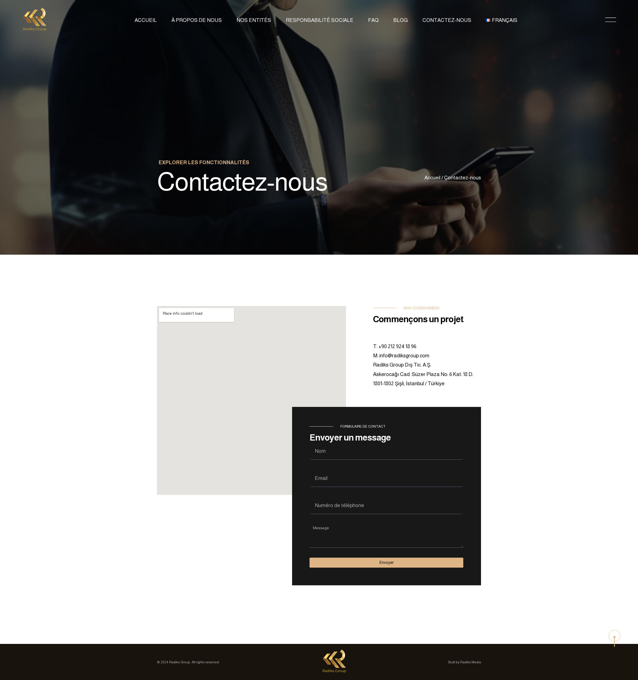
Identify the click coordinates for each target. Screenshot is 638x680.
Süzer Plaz (424, 374)
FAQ (373, 20)
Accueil (146, 20)
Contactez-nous (446, 20)
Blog (400, 20)
